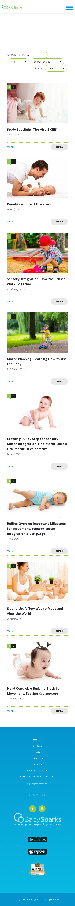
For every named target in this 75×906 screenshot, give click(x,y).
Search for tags (42, 61)
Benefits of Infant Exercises (29, 204)
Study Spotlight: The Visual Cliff (31, 129)
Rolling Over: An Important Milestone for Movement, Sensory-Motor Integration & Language (36, 528)
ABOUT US (37, 740)
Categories (28, 55)
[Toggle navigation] (69, 8)
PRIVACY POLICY (48, 777)
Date (50, 68)
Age (13, 61)
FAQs (37, 752)
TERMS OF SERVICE (28, 777)
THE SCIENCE (37, 758)
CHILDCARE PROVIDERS (37, 770)
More (10, 147)
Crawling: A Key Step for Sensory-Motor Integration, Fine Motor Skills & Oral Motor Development (37, 444)
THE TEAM (37, 764)
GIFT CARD (37, 746)
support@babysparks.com (37, 784)
